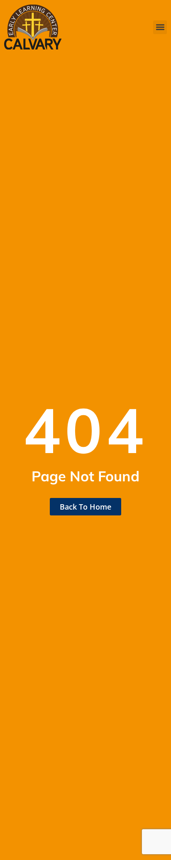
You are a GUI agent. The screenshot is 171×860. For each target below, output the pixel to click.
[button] (160, 27)
